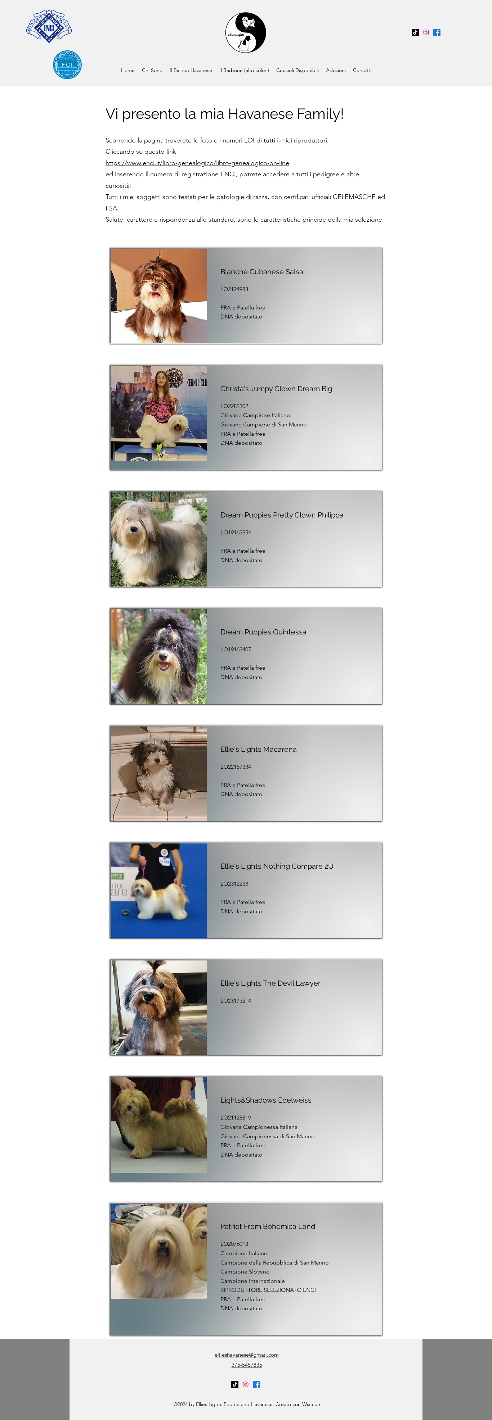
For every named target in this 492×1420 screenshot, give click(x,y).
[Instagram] (426, 32)
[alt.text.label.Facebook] (436, 32)
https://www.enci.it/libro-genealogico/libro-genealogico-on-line (197, 163)
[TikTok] (415, 32)
